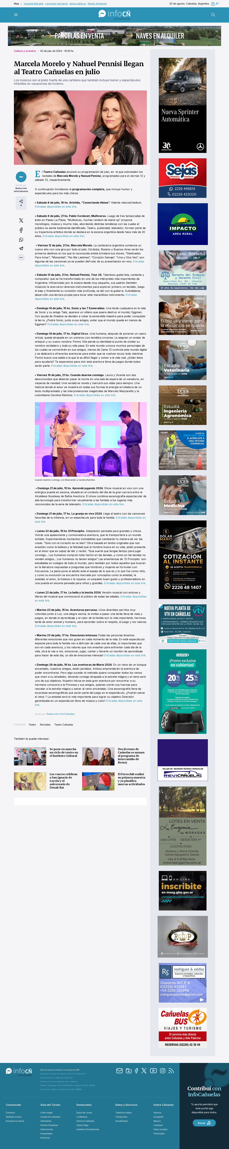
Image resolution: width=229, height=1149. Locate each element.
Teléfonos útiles (123, 1112)
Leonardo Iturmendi (56, 3)
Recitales (45, 724)
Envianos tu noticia (15, 1121)
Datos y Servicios (126, 1104)
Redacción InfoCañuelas (60, 713)
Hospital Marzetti (33, 3)
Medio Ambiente (97, 3)
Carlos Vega (82, 1125)
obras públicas (77, 3)
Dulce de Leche (84, 1112)
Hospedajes (46, 1133)
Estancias (45, 1137)
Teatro (32, 724)
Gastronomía (46, 1129)
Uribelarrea (45, 1121)
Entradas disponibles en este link (55, 206)
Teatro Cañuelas (63, 724)
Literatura (158, 1125)
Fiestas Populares (49, 1125)
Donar (201, 1123)
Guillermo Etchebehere (87, 1129)
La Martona (81, 1117)
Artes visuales (160, 1129)
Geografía (158, 1117)
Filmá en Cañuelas (85, 1121)
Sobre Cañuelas (164, 1104)
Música (157, 1121)
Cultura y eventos (25, 50)
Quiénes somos (14, 1117)
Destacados (84, 1104)
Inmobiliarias (121, 1121)
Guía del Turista (50, 1104)
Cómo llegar (46, 1112)
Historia (157, 1112)
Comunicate (13, 1104)
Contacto (10, 1112)
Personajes (159, 1133)
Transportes (121, 1117)
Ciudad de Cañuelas (50, 1117)
